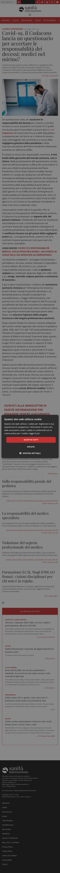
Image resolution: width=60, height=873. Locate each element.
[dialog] (30, 436)
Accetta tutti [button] (31, 440)
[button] (30, 453)
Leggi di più (34, 433)
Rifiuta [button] (31, 447)
